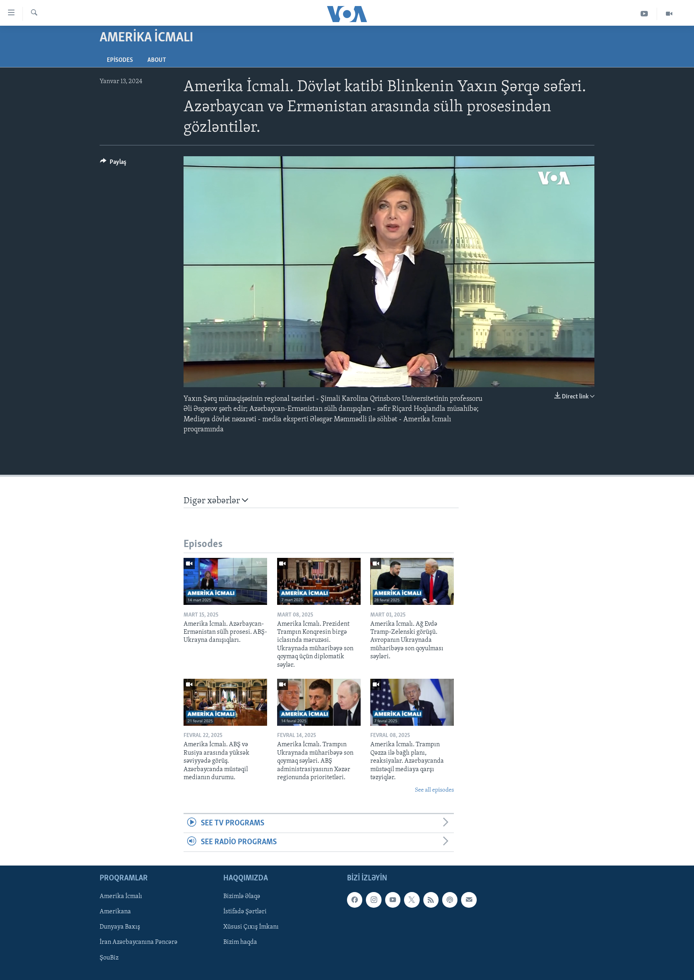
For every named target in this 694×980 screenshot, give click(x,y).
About (156, 60)
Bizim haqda (240, 942)
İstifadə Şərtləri (245, 912)
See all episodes (434, 790)
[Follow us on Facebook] (354, 900)
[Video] (669, 14)
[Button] (113, 164)
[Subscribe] (468, 900)
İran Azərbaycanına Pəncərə (139, 942)
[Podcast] (449, 900)
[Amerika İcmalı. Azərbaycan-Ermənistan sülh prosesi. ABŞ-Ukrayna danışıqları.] (225, 581)
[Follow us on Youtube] (392, 900)
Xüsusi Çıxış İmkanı (251, 927)
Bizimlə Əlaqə (241, 897)
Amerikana (115, 912)
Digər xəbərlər (213, 501)
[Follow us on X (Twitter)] (411, 900)
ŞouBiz (109, 958)
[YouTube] (644, 14)
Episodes (120, 60)
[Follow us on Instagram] (373, 900)
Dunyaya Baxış (120, 927)
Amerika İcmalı (121, 897)
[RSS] (431, 900)
